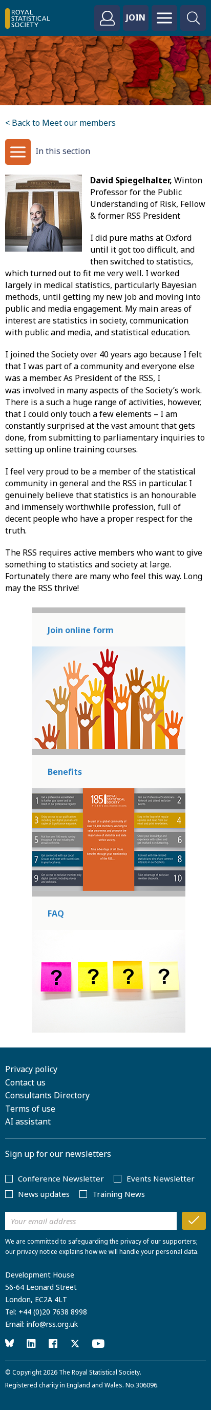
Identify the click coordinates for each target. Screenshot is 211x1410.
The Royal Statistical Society (99, 1372)
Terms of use (30, 1108)
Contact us (25, 1082)
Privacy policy (31, 1069)
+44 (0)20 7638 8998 (52, 1312)
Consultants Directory (47, 1095)
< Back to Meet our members (60, 122)
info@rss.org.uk (52, 1324)
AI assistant (28, 1121)
